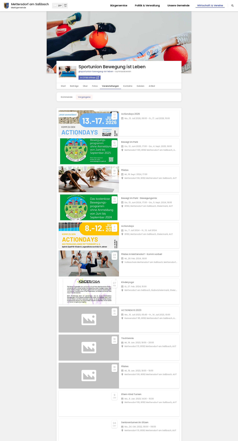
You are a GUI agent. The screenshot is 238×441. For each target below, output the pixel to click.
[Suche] (232, 5)
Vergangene (84, 97)
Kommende (66, 97)
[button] (119, 42)
